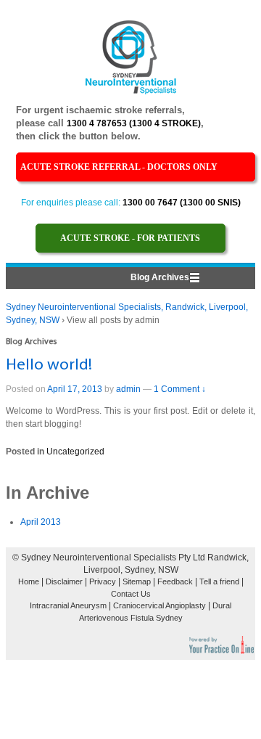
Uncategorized (75, 451)
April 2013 (40, 522)
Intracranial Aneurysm (68, 605)
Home (28, 581)
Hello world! (49, 365)
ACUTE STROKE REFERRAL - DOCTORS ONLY (119, 167)
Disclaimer (64, 581)
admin (128, 389)
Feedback (175, 581)
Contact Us (131, 593)
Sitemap (137, 581)
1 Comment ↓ (180, 389)
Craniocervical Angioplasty (159, 605)
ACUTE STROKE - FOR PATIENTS (130, 238)
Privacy (102, 581)
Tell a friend (219, 581)
